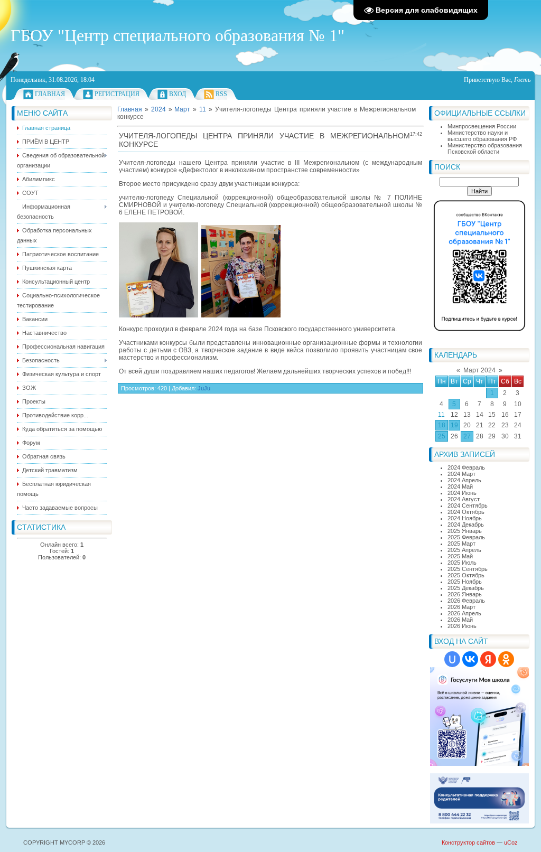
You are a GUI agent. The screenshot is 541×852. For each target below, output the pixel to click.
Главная (50, 94)
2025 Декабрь (465, 588)
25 (441, 436)
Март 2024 (479, 370)
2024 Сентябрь (467, 505)
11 (441, 414)
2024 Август (463, 499)
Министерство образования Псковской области (484, 148)
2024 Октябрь (465, 512)
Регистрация (117, 94)
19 (454, 425)
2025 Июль (462, 562)
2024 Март (461, 474)
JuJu (204, 388)
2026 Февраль (466, 600)
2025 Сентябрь (467, 569)
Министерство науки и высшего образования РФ (482, 135)
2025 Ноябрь (464, 581)
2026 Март (461, 607)
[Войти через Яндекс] (488, 659)
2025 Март (461, 543)
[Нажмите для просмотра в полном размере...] (158, 315)
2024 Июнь (462, 493)
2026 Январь (464, 594)
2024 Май (460, 486)
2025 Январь (464, 531)
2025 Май (460, 556)
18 (441, 425)
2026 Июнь (462, 626)
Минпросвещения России (481, 126)
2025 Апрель (464, 550)
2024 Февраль (466, 467)
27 (467, 436)
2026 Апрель (464, 613)
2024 (158, 109)
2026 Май (460, 619)
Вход (177, 94)
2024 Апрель (464, 480)
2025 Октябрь (465, 575)
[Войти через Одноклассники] (506, 659)
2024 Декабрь (465, 524)
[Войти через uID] (452, 659)
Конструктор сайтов (468, 842)
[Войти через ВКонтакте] (470, 659)
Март (182, 109)
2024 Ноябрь (464, 518)
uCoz (511, 842)
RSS (221, 94)
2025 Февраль (466, 537)
